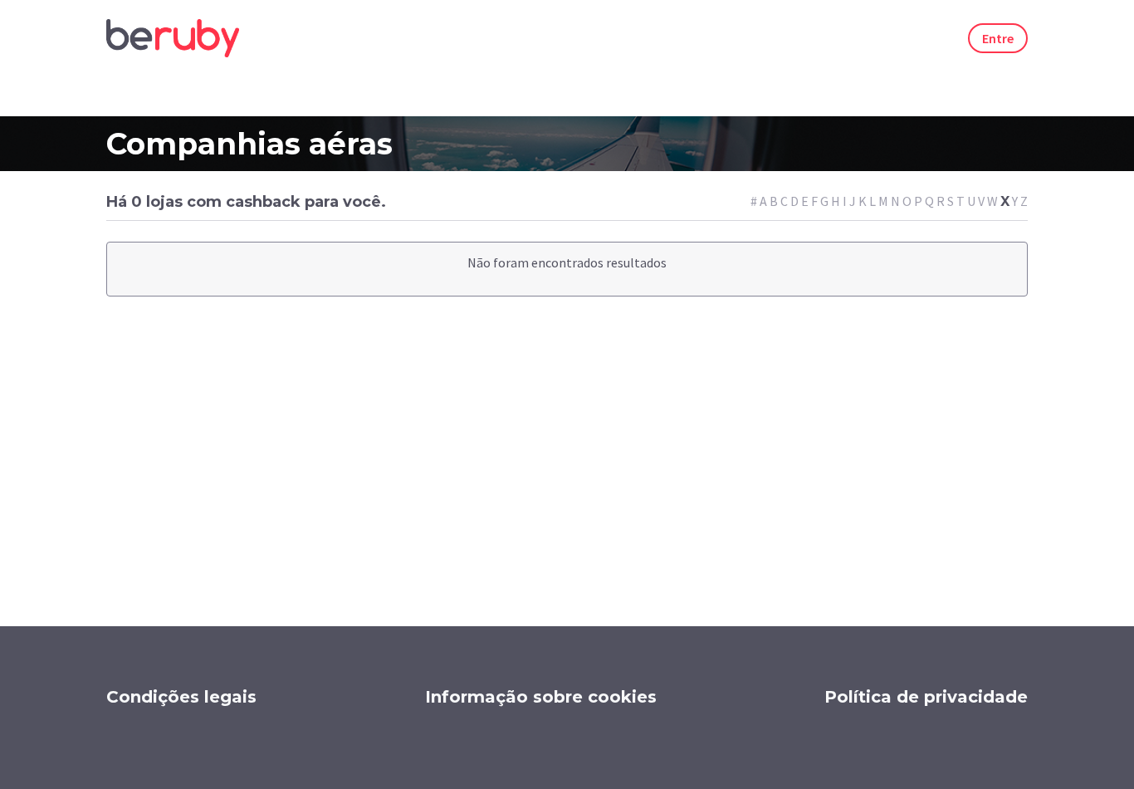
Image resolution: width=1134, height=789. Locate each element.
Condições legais (181, 697)
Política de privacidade (926, 697)
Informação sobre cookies (541, 697)
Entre (998, 38)
